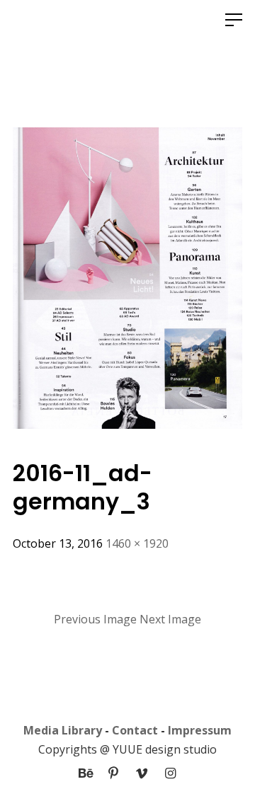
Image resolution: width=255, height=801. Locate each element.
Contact (135, 730)
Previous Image (95, 619)
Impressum (200, 730)
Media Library (62, 730)
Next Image (170, 619)
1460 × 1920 (137, 543)
